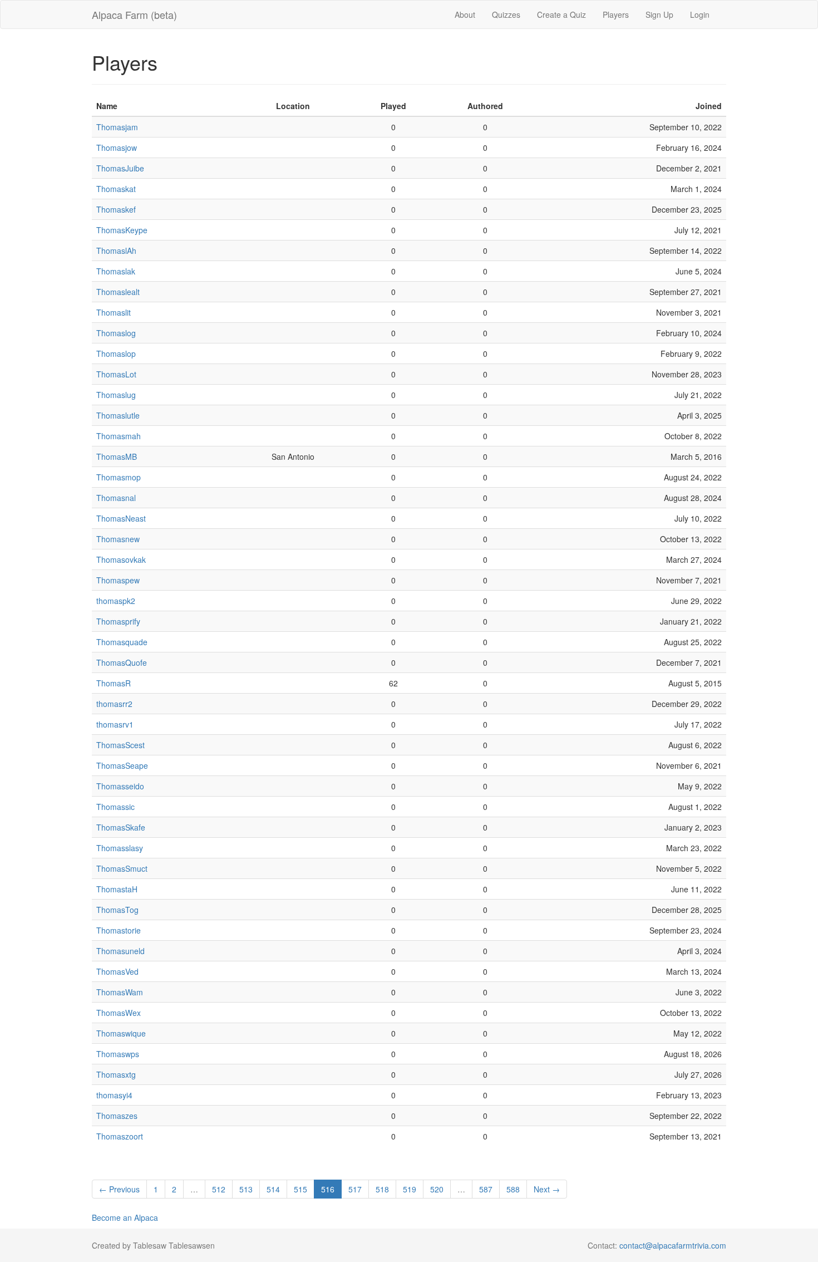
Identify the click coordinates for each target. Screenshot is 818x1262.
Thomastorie (118, 930)
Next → (547, 1189)
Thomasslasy (119, 847)
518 (382, 1189)
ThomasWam (119, 992)
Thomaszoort (119, 1136)
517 (355, 1189)
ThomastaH (116, 889)
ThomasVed (117, 971)
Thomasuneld (120, 950)
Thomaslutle (118, 415)
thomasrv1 (115, 724)
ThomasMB (116, 456)
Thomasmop (118, 477)
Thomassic (115, 806)
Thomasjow (116, 147)
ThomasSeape (122, 765)
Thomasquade (121, 641)
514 (273, 1189)
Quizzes (506, 14)
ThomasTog (117, 909)
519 (409, 1189)
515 (300, 1189)
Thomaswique (121, 1033)
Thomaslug (116, 394)
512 (218, 1189)
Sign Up (659, 14)
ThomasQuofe (121, 662)
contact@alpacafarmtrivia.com (672, 1245)
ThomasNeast (121, 518)
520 (437, 1189)
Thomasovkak (121, 559)
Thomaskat (116, 188)
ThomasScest (120, 744)
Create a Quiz (561, 14)
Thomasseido (120, 786)
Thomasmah (118, 435)
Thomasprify (118, 621)
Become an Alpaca (125, 1217)
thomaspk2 (115, 600)
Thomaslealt (118, 291)
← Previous (119, 1189)
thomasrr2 (114, 703)
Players (616, 14)
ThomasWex (118, 1012)
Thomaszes (116, 1115)
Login (699, 14)
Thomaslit (113, 312)
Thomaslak (115, 271)
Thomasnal (116, 497)
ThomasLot (116, 374)
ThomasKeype (121, 229)
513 (246, 1189)
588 (513, 1189)
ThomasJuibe (120, 168)
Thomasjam (117, 126)
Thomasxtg (116, 1074)
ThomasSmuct (121, 868)
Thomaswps (117, 1053)
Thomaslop (116, 353)
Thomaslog (116, 332)
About (465, 14)
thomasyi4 (114, 1095)
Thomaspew (118, 580)
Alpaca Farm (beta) (134, 14)
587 (485, 1189)
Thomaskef (116, 209)
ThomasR (113, 683)
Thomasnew (118, 538)
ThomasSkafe (120, 827)
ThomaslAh (116, 250)
